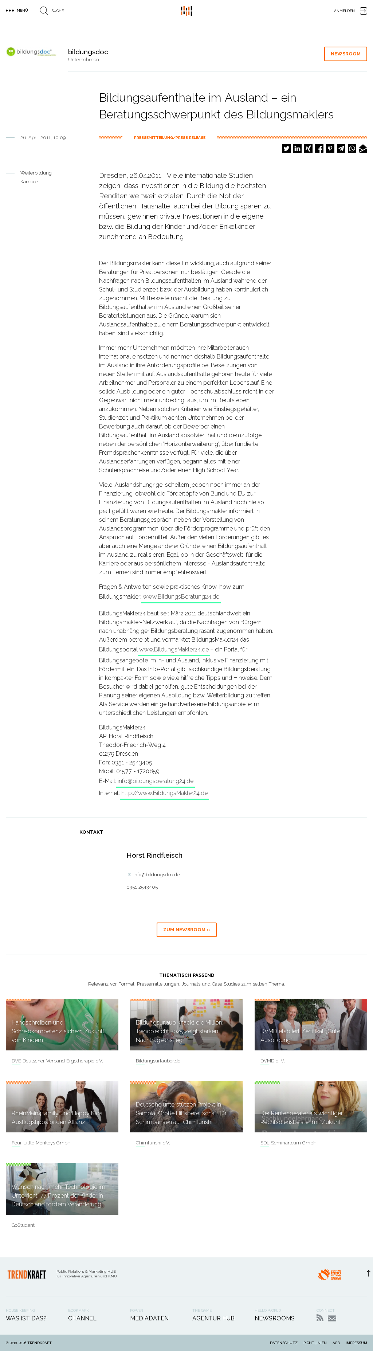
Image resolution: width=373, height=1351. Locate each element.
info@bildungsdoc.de (156, 874)
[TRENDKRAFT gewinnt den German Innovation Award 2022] (329, 1276)
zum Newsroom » (186, 929)
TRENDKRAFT (39, 1343)
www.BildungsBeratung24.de (181, 596)
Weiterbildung (36, 173)
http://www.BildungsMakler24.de (164, 793)
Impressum (356, 1343)
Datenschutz (284, 1343)
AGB (336, 1343)
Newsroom (346, 53)
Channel (82, 1318)
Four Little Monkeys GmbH (41, 1143)
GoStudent (23, 1225)
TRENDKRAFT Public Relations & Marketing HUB (186, 11)
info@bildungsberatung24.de (155, 781)
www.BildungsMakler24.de (174, 649)
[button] (286, 148)
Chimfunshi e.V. (153, 1143)
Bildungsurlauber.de (158, 1061)
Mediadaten (149, 1318)
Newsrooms (275, 1318)
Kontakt (332, 1318)
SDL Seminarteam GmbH (288, 1143)
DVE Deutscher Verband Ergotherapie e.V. (57, 1061)
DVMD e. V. (272, 1061)
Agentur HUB (213, 1318)
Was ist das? (26, 1318)
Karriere (29, 181)
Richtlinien (315, 1343)
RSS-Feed (320, 1317)
